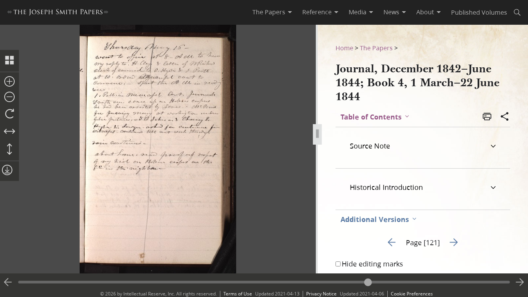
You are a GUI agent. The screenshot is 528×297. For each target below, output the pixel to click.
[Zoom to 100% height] (9, 149)
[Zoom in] (9, 82)
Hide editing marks (372, 264)
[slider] (264, 282)
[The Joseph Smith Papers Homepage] (58, 13)
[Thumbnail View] (9, 60)
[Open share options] (504, 117)
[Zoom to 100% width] (9, 132)
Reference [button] (317, 12)
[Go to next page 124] (520, 282)
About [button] (425, 12)
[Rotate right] (9, 114)
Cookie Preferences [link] (412, 293)
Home (344, 47)
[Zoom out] (9, 97)
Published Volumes (479, 12)
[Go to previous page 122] (8, 282)
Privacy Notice (321, 293)
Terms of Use (237, 293)
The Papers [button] (268, 12)
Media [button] (357, 12)
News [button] (391, 12)
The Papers (376, 47)
